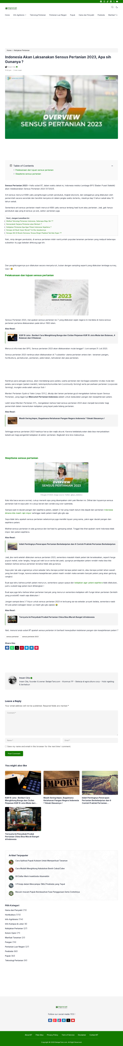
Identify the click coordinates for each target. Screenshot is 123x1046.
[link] (101, 1)
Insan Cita (24, 678)
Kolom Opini (10, 933)
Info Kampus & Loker (14, 924)
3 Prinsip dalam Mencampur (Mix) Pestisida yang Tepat (40, 884)
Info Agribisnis (18, 15)
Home (7, 15)
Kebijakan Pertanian (14, 928)
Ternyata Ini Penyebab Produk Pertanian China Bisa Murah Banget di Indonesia (57, 617)
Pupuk (72, 15)
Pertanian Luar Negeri (58, 15)
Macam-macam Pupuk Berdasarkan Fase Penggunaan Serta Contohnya (47, 892)
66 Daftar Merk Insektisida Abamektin (32, 876)
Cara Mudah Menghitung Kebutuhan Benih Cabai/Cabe (40, 868)
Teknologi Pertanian (38, 15)
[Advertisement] (61, 33)
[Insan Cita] (14, 683)
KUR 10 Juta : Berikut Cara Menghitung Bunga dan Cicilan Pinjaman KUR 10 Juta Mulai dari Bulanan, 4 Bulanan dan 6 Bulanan (67, 336)
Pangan (8, 942)
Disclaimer (82, 1035)
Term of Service (68, 1035)
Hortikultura (10, 915)
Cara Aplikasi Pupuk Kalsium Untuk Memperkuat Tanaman (41, 860)
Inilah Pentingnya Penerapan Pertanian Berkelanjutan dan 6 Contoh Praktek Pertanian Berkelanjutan (67, 544)
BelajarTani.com (61, 1042)
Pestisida (101, 15)
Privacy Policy (52, 1035)
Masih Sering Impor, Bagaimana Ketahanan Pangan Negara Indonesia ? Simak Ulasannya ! (62, 418)
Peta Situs (39, 1035)
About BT (28, 1035)
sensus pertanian (12, 637)
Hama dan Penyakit (86, 15)
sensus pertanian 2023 (30, 637)
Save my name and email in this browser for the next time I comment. (39, 746)
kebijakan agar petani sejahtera (88, 582)
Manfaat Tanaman (115, 15)
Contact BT (93, 1035)
